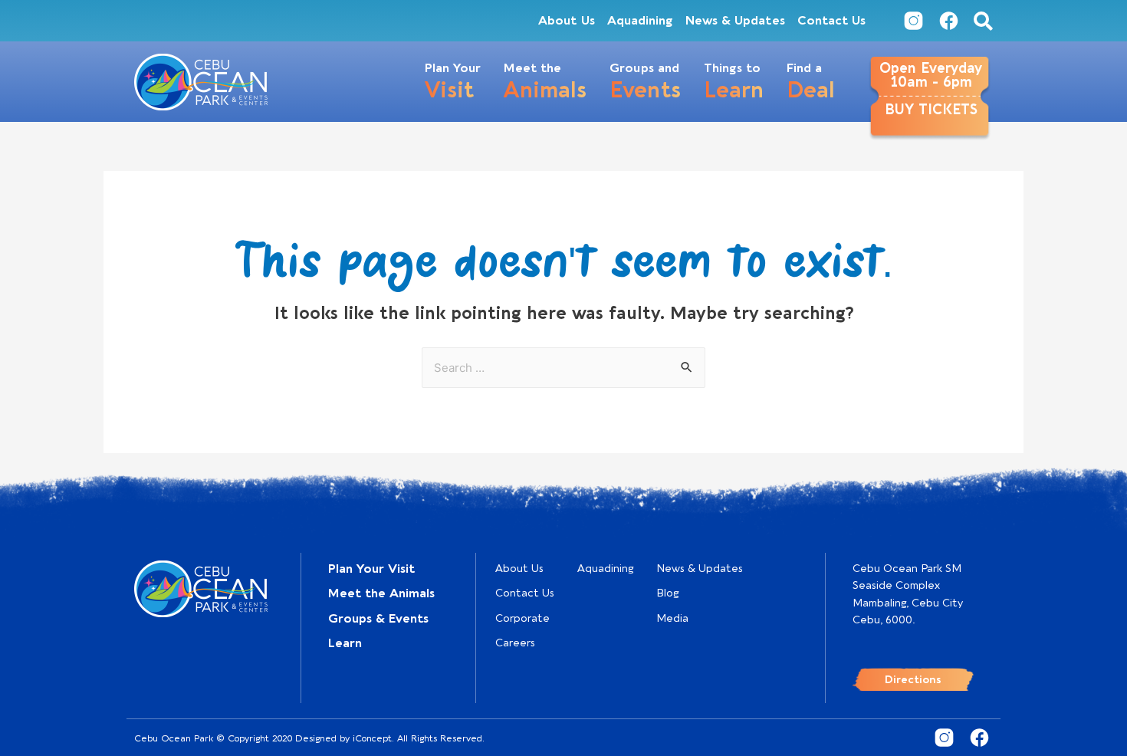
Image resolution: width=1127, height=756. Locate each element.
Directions (913, 679)
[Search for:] (563, 368)
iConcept (372, 738)
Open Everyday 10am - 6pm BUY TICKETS (930, 89)
